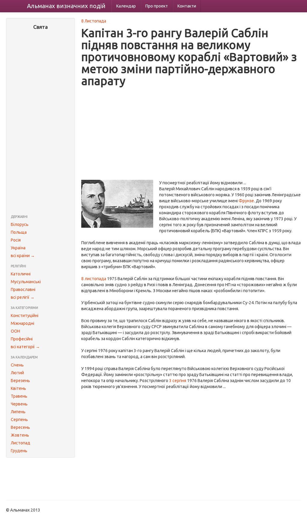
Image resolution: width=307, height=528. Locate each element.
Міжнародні (22, 323)
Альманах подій (66, 5)
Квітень (18, 388)
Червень (19, 404)
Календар (126, 6)
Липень (18, 411)
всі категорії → (25, 346)
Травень (19, 396)
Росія (16, 240)
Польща (19, 232)
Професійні (22, 339)
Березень (20, 380)
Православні (23, 289)
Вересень (20, 427)
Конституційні (24, 315)
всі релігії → (22, 297)
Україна (18, 247)
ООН (15, 331)
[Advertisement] (40, 123)
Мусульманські (26, 281)
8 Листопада (93, 21)
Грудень (19, 450)
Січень (17, 365)
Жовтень (20, 435)
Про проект (156, 6)
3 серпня (177, 380)
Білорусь (19, 224)
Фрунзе (246, 200)
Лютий (17, 372)
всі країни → (23, 255)
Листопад (20, 442)
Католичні (21, 273)
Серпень (19, 419)
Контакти (186, 6)
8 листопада (93, 278)
